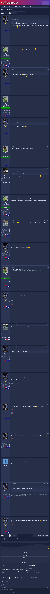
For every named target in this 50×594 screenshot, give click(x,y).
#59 (48, 483)
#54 (48, 346)
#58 (48, 459)
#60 (48, 518)
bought (13, 11)
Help (46, 548)
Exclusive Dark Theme (6, 548)
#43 (48, 69)
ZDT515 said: (14, 486)
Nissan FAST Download (32, 577)
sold (21, 11)
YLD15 (5, 227)
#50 (48, 243)
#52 (48, 293)
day (16, 11)
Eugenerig (25, 561)
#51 (48, 267)
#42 (48, 46)
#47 (48, 168)
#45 (48, 119)
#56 (48, 404)
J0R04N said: (14, 349)
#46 (48, 146)
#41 (48, 16)
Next (14, 13)
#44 (48, 96)
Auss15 (5, 175)
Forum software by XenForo (13, 592)
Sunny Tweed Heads (6, 182)
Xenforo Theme (41, 592)
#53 (48, 324)
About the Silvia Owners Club (33, 575)
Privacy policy (41, 548)
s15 (18, 11)
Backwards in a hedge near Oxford (6, 338)
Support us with (35, 572)
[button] (1, 2)
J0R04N (5, 331)
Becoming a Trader (31, 570)
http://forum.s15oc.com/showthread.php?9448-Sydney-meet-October (26, 270)
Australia (8, 29)
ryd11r (2, 11)
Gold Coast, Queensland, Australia (6, 234)
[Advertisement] (30, 36)
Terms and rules (34, 548)
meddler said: (14, 72)
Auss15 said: (14, 19)
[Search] (48, 3)
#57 (48, 433)
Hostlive (34, 592)
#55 (48, 373)
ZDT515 (5, 465)
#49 (48, 220)
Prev (3, 13)
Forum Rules (29, 568)
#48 (48, 196)
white (24, 11)
